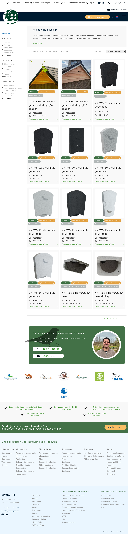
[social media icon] (99, 2)
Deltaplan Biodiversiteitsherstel (113, 504)
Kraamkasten (21, 474)
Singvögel (8, 71)
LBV (63, 519)
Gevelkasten (9, 93)
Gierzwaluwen (9, 64)
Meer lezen (37, 44)
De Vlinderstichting (69, 504)
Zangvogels (111, 471)
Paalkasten (20, 459)
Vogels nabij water (114, 468)
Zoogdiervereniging (69, 498)
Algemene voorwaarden (41, 516)
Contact (35, 513)
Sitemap (123, 532)
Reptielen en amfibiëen (115, 456)
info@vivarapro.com (118, 9)
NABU (64, 516)
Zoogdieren (111, 474)
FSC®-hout (8, 47)
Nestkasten (66, 462)
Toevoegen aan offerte (39, 119)
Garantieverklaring (39, 519)
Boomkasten (9, 85)
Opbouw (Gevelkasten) (25, 462)
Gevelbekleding (10, 90)
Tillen (41, 459)
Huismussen (6, 459)
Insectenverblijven (114, 462)
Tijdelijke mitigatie (23, 465)
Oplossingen (36, 501)
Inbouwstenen (8, 449)
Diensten (35, 498)
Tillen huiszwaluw (91, 459)
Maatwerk (110, 465)
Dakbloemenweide (69, 522)
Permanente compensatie (26, 453)
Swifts (6, 74)
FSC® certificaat (38, 525)
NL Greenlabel (106, 495)
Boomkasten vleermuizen (14, 88)
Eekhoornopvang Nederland (72, 507)
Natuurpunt (66, 513)
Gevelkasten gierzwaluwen (14, 96)
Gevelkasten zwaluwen (93, 453)
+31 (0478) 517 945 (119, 2)
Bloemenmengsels (114, 459)
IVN (102, 507)
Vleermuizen (6, 462)
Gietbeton (8, 50)
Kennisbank (36, 510)
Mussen (7, 69)
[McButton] (124, 17)
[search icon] (112, 17)
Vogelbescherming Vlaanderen (73, 510)
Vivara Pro (8, 495)
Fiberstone (8, 45)
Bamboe (7, 42)
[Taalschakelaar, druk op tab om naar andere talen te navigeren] (118, 16)
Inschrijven (114, 427)
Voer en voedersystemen (116, 453)
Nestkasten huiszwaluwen (94, 456)
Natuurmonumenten (69, 501)
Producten (35, 504)
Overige (5, 465)
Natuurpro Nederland (109, 501)
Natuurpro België (107, 498)
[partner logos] (10, 380)
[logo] (10, 24)
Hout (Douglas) (10, 52)
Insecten (7, 66)
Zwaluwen (88, 449)
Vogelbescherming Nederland (73, 495)
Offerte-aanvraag (96, 17)
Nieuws (34, 507)
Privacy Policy (37, 522)
